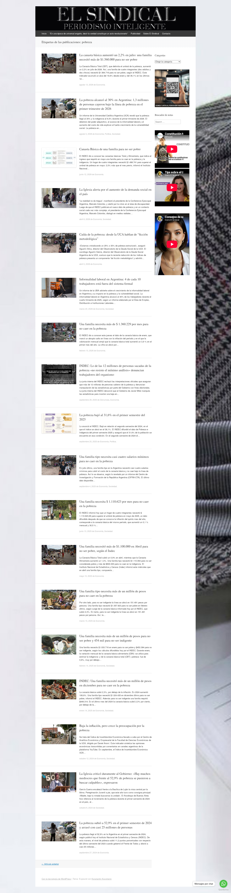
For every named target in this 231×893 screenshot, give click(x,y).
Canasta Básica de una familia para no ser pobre (110, 149)
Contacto (166, 33)
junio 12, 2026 (85, 174)
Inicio (44, 33)
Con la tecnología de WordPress (56, 878)
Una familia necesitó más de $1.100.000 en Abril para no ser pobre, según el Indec (113, 548)
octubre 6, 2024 (86, 807)
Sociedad (116, 133)
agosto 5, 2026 (85, 133)
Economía (100, 84)
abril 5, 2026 (84, 264)
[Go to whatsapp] (223, 884)
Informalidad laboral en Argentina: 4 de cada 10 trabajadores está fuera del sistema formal (110, 281)
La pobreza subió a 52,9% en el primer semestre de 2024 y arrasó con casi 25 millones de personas (115, 825)
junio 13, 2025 (85, 531)
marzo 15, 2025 (86, 620)
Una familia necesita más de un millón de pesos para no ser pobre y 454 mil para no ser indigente (114, 638)
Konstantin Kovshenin (102, 878)
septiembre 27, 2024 (88, 852)
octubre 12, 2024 (86, 758)
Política (108, 133)
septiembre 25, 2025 (88, 441)
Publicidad (135, 33)
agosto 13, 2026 (86, 84)
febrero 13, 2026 (86, 350)
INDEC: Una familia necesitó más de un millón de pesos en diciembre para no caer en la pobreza (115, 683)
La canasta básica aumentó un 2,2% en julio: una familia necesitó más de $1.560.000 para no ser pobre (115, 57)
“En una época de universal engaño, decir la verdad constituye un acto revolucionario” (89, 33)
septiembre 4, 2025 (87, 486)
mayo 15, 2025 (85, 576)
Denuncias (104, 399)
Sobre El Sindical (151, 33)
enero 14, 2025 (85, 710)
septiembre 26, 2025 (88, 399)
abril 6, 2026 (84, 219)
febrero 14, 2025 (86, 665)
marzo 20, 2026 (86, 308)
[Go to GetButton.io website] (223, 890)
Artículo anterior (50, 863)
